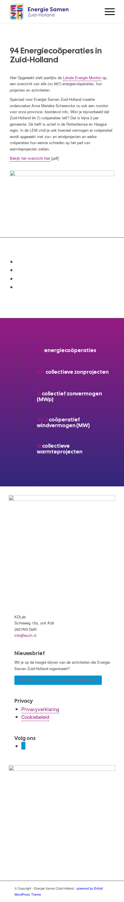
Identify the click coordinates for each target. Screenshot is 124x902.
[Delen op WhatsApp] (18, 270)
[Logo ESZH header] (51, 11)
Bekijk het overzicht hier (30, 158)
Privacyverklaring (40, 709)
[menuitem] (107, 11)
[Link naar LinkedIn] (23, 746)
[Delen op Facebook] (18, 261)
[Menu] (107, 11)
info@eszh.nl (25, 635)
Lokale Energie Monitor (82, 77)
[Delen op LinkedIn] (18, 278)
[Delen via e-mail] (18, 287)
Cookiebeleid (35, 716)
